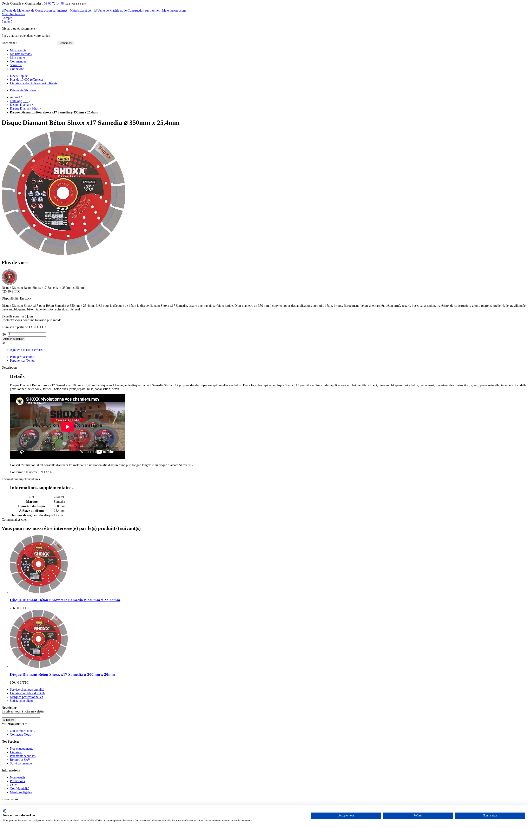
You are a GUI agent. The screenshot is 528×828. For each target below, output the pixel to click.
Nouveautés (17, 777)
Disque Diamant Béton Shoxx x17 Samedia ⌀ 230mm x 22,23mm (65, 600)
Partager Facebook (22, 357)
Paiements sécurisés (22, 756)
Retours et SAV (20, 759)
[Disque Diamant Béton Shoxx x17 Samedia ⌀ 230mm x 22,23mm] (39, 592)
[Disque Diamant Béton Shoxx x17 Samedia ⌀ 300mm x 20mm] (39, 666)
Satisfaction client (21, 700)
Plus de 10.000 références (26, 79)
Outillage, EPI (19, 101)
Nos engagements (21, 748)
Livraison (16, 752)
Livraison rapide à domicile (27, 693)
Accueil (15, 97)
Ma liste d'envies (21, 54)
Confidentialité (19, 788)
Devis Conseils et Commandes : (22, 3)
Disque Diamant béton (24, 108)
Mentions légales (21, 792)
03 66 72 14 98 (54, 3)
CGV (13, 785)
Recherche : (9, 43)
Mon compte (18, 50)
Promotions (17, 781)
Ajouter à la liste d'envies (26, 349)
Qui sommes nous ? (22, 730)
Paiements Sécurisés (23, 90)
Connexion (17, 69)
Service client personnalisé (27, 689)
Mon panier (17, 57)
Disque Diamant (20, 104)
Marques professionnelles (26, 697)
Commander (18, 61)
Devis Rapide (19, 76)
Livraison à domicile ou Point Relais (33, 83)
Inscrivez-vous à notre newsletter (23, 711)
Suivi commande (21, 763)
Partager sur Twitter (22, 360)
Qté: (4, 334)
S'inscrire (16, 65)
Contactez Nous (20, 734)
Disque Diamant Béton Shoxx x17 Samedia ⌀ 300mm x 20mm (62, 674)
